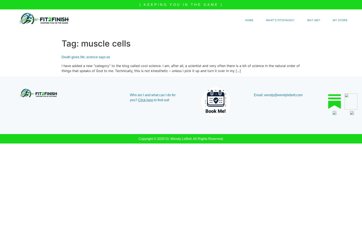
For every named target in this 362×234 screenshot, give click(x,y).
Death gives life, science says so (86, 57)
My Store (340, 20)
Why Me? (313, 20)
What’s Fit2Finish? (280, 20)
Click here (145, 100)
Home (249, 20)
